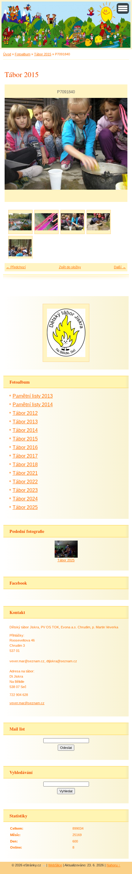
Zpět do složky (70, 267)
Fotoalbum (22, 54)
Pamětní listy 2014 (33, 404)
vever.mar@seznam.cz (27, 703)
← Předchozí (16, 267)
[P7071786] (20, 221)
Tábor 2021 (25, 473)
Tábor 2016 (25, 447)
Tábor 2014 (25, 430)
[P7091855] (20, 247)
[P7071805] (46, 221)
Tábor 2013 (25, 421)
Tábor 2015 (42, 54)
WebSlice (55, 865)
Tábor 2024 (25, 498)
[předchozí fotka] (14, 144)
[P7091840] (72, 221)
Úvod (7, 54)
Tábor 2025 (25, 507)
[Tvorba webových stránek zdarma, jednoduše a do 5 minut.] (44, 865)
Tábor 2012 (25, 413)
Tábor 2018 (25, 464)
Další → (120, 267)
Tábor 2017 (25, 456)
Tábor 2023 (25, 490)
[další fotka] (117, 144)
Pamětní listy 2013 (33, 396)
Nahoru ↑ (113, 865)
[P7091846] (98, 221)
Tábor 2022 (25, 481)
